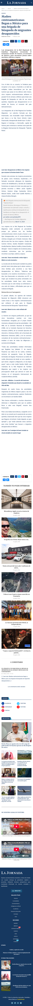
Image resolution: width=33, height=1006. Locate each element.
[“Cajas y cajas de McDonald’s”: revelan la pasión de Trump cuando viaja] (16, 639)
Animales (16, 914)
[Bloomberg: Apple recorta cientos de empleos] (16, 499)
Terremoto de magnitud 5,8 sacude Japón (23, 780)
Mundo (9, 8)
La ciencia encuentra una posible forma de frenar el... (22, 975)
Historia (16, 898)
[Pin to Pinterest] (22, 41)
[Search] (31, 2)
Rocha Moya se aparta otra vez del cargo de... (21, 964)
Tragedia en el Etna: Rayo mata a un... (16, 539)
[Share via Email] (7, 44)
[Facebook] (12, 1003)
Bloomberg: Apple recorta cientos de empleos (16, 512)
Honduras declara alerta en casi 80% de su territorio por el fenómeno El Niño (23, 763)
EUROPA (16, 931)
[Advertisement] (16, 150)
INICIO (3, 8)
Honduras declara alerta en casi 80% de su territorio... (22, 986)
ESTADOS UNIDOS (15, 928)
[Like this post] (12, 41)
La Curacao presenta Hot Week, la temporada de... (16, 623)
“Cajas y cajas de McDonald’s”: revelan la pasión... (16, 652)
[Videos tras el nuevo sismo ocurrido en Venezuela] (16, 582)
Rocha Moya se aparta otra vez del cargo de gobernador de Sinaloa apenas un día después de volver (16, 745)
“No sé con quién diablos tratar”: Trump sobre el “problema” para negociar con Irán (8, 799)
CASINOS (16, 941)
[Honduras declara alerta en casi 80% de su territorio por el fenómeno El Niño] (24, 755)
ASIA (16, 933)
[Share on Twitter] (19, 41)
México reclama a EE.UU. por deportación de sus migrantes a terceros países (8, 781)
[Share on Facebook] (16, 41)
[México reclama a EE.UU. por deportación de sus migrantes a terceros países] (9, 772)
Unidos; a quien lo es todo (16, 949)
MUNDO (16, 923)
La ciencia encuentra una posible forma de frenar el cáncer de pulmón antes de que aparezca (8, 763)
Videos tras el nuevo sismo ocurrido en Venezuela (16, 595)
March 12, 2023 (20, 221)
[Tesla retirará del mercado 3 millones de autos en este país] (16, 554)
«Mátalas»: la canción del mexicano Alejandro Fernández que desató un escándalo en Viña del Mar (16, 383)
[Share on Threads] (26, 41)
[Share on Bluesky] (4, 44)
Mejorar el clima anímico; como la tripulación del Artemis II (16, 953)
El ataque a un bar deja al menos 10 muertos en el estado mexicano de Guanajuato (15, 670)
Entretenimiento (16, 903)
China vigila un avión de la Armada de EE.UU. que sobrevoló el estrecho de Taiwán (24, 799)
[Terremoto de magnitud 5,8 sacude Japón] (24, 772)
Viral (16, 916)
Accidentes (15, 908)
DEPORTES (15, 939)
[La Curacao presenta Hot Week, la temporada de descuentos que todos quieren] (16, 611)
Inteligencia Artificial (16, 906)
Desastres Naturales (16, 911)
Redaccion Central (6, 36)
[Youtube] (21, 1003)
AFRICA (16, 936)
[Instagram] (18, 1003)
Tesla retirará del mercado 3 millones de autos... (16, 567)
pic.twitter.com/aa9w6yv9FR (11, 217)
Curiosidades (16, 901)
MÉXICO (16, 925)
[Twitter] (15, 1003)
